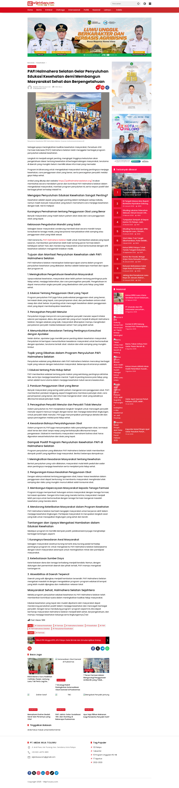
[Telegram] (102, 648)
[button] (138, 4)
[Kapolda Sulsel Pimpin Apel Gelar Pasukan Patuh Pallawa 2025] (118, 431)
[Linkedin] (43, 773)
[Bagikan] (107, 87)
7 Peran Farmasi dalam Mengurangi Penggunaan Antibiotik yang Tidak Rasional (94, 677)
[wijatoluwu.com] (41, 3)
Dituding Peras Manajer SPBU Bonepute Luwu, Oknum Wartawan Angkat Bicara (135, 230)
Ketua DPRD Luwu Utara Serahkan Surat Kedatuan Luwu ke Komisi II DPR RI (136, 296)
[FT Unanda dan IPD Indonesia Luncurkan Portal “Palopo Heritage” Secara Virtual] (118, 309)
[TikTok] (52, 773)
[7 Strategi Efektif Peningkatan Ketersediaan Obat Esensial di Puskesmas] (68, 670)
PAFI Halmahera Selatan (54, 240)
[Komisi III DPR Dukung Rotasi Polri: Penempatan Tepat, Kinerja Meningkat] (118, 326)
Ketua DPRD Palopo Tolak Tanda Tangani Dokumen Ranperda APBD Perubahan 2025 (135, 248)
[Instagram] (38, 773)
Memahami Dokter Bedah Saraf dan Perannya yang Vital (39, 716)
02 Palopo (97, 747)
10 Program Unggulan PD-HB (105, 755)
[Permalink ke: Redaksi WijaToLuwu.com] (30, 87)
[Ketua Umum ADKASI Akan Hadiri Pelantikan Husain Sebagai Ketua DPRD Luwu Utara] (118, 368)
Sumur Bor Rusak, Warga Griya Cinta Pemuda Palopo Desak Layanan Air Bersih (135, 258)
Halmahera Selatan (75, 625)
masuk (40, 730)
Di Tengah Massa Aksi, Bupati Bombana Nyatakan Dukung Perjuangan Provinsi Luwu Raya (136, 202)
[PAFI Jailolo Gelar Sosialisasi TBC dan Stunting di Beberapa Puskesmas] (68, 702)
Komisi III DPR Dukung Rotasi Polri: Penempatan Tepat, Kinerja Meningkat (136, 325)
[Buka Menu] (150, 3)
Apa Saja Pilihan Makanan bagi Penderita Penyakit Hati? (96, 715)
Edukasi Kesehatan (44, 625)
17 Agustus (97, 758)
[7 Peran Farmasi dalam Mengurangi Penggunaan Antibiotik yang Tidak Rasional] (96, 665)
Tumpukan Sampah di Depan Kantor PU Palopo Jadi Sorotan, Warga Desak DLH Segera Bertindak (136, 221)
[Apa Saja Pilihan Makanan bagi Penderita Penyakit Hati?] (96, 702)
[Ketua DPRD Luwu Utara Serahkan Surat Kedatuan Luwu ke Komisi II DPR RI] (118, 297)
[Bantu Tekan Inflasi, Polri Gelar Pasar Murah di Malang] (118, 346)
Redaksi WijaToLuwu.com (42, 87)
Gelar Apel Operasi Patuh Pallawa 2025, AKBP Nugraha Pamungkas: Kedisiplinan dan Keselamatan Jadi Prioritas (137, 400)
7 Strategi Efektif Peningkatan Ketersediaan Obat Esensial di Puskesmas (67, 687)
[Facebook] (93, 648)
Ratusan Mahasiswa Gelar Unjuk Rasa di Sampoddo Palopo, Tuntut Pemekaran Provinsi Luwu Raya (134, 267)
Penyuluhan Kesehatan (64, 628)
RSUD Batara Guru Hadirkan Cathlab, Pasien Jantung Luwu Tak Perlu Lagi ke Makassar (40, 679)
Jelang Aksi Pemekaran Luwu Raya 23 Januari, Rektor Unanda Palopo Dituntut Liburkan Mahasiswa (135, 276)
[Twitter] (98, 648)
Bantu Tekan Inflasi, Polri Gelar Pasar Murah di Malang (136, 345)
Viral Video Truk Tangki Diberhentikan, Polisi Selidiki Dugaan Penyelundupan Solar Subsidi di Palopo (136, 239)
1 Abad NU (97, 751)
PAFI (103, 625)
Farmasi (60, 625)
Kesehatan (32, 66)
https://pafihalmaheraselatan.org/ (75, 180)
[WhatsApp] (107, 648)
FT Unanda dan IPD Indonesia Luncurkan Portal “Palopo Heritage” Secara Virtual (136, 308)
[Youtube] (47, 773)
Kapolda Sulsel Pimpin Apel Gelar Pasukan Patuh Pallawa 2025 (137, 430)
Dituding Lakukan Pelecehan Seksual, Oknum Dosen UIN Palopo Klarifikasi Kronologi (135, 211)
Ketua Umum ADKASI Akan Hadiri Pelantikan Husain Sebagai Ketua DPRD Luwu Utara (137, 367)
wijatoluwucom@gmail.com (43, 757)
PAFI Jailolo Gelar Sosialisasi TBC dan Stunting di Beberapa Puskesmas (67, 716)
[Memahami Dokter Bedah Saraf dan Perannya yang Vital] (40, 702)
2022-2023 (97, 762)
